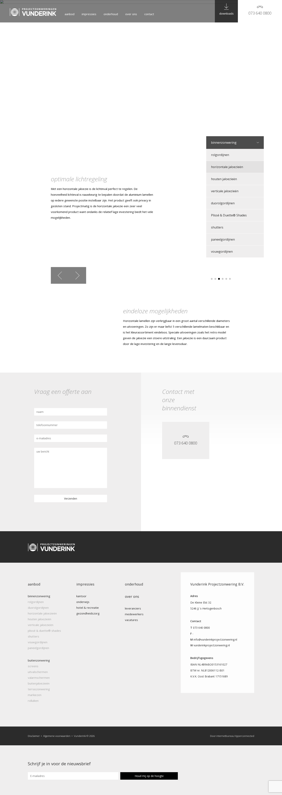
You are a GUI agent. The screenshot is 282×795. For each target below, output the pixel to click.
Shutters (217, 227)
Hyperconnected (244, 736)
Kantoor (81, 596)
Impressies (89, 14)
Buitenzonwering (39, 660)
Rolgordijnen (220, 155)
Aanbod (69, 14)
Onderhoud (111, 14)
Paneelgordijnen (223, 239)
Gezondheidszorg (88, 613)
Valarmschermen (39, 678)
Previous (59, 275)
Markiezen (34, 695)
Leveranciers (133, 608)
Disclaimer (34, 736)
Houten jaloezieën (224, 179)
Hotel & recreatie (87, 607)
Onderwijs (82, 602)
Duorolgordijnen (223, 203)
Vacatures (131, 620)
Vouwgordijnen (222, 251)
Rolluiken (33, 701)
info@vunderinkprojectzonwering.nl (215, 639)
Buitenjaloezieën (38, 683)
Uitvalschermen (38, 672)
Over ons (131, 14)
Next (77, 275)
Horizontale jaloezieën (227, 167)
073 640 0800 (259, 13)
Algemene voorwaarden (56, 736)
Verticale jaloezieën (224, 191)
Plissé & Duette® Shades (229, 215)
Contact (149, 14)
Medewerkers (134, 614)
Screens (33, 666)
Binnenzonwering (224, 142)
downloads (226, 13)
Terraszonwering (39, 689)
